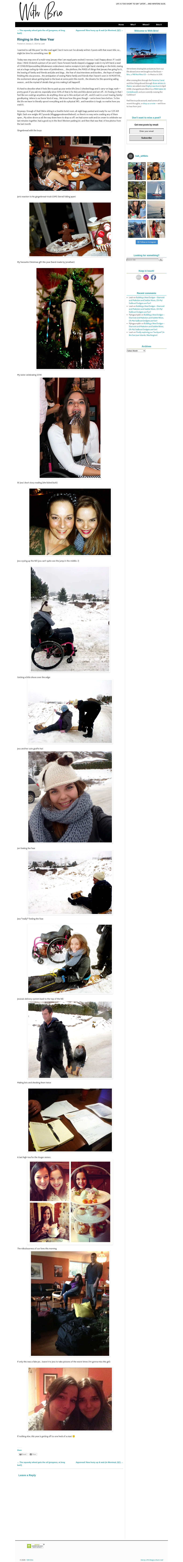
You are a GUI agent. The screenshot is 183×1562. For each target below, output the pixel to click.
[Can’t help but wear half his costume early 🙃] (156, 171)
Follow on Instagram (148, 242)
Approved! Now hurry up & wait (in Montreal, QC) (99, 30)
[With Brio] (91, 11)
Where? (146, 24)
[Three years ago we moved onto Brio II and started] (156, 190)
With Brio (30, 1560)
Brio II (159, 24)
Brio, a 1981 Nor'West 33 (136, 74)
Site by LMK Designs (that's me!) (152, 1560)
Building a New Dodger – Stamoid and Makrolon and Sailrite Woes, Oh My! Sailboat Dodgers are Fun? (146, 300)
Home (121, 24)
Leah (43, 44)
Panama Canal (158, 80)
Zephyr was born (153, 86)
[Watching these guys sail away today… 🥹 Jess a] (137, 229)
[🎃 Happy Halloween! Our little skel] (137, 171)
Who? (133, 24)
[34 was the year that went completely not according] (137, 210)
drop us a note (149, 103)
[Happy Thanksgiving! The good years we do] (137, 190)
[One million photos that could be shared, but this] (156, 229)
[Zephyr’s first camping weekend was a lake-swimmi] (156, 210)
